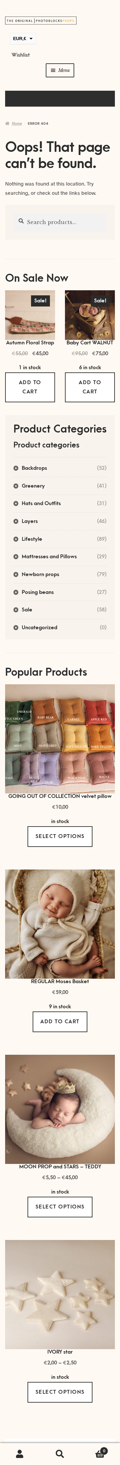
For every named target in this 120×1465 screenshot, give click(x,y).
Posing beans (38, 592)
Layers (30, 521)
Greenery (33, 486)
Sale (27, 610)
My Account (20, 1454)
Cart (92, 1449)
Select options (60, 836)
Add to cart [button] (30, 387)
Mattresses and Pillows (49, 557)
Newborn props (40, 574)
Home (17, 123)
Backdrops (34, 468)
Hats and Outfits (41, 503)
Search (60, 1454)
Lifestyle (32, 539)
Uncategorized (39, 627)
